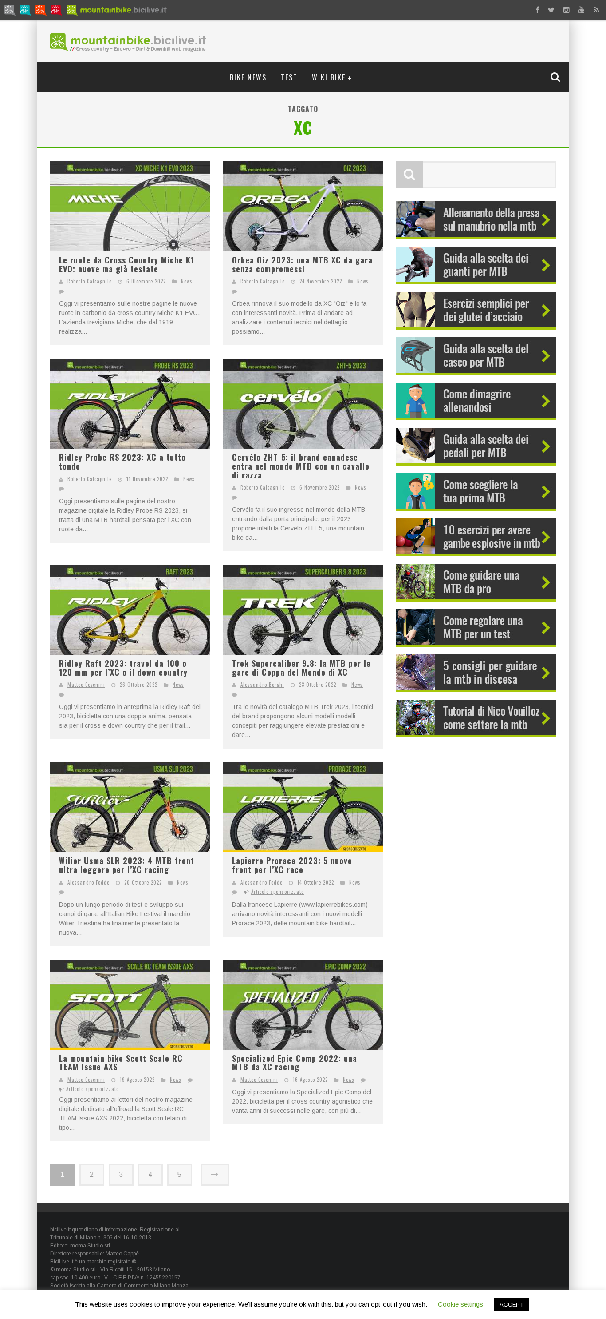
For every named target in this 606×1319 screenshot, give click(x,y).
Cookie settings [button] (460, 1304)
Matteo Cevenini (86, 684)
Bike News (248, 77)
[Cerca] (556, 77)
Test (289, 77)
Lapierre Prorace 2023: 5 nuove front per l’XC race (292, 865)
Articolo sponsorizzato (277, 891)
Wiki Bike (329, 77)
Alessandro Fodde (88, 882)
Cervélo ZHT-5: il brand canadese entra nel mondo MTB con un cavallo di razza (301, 465)
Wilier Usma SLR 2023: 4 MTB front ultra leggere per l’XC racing (126, 865)
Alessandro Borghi (262, 684)
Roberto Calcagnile (89, 281)
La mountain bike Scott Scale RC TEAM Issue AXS (121, 1062)
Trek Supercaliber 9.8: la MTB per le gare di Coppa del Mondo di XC (301, 668)
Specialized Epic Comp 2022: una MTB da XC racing (294, 1062)
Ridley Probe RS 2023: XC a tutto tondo (122, 461)
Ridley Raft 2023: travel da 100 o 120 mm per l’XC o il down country (123, 668)
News (187, 281)
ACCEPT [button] (511, 1304)
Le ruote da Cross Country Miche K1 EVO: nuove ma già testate (126, 264)
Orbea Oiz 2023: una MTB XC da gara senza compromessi (302, 264)
